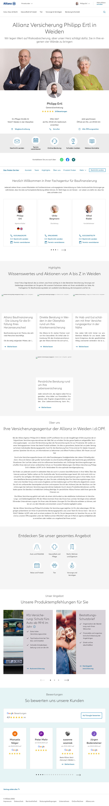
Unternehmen (64, 801)
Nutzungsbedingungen (48, 801)
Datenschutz (18, 801)
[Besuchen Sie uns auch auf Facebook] (67, 159)
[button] (54, 90)
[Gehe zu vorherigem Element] (45, 249)
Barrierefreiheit (31, 801)
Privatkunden (25, 3)
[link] (54, 143)
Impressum (7, 801)
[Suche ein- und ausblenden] (104, 12)
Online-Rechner (77, 801)
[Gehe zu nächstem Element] (64, 249)
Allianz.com (90, 801)
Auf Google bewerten (91, 715)
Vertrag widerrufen (10, 789)
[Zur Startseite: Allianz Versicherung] (9, 3)
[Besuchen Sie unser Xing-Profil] (73, 159)
